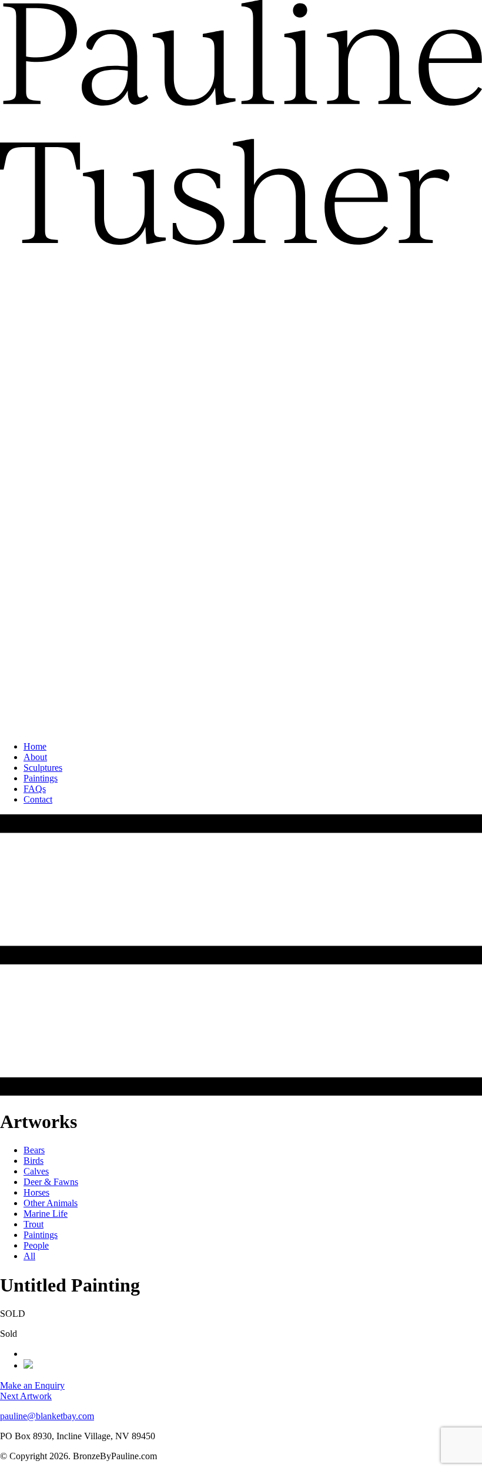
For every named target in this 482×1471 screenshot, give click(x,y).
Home (35, 746)
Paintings (41, 778)
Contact (38, 799)
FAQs (35, 789)
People (36, 1245)
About (35, 757)
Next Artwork (26, 1396)
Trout (33, 1224)
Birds (33, 1161)
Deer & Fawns (51, 1182)
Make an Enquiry (32, 1385)
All (29, 1256)
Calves (36, 1171)
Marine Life (46, 1214)
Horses (36, 1192)
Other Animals (51, 1203)
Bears (34, 1150)
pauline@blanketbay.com (47, 1416)
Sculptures (43, 768)
